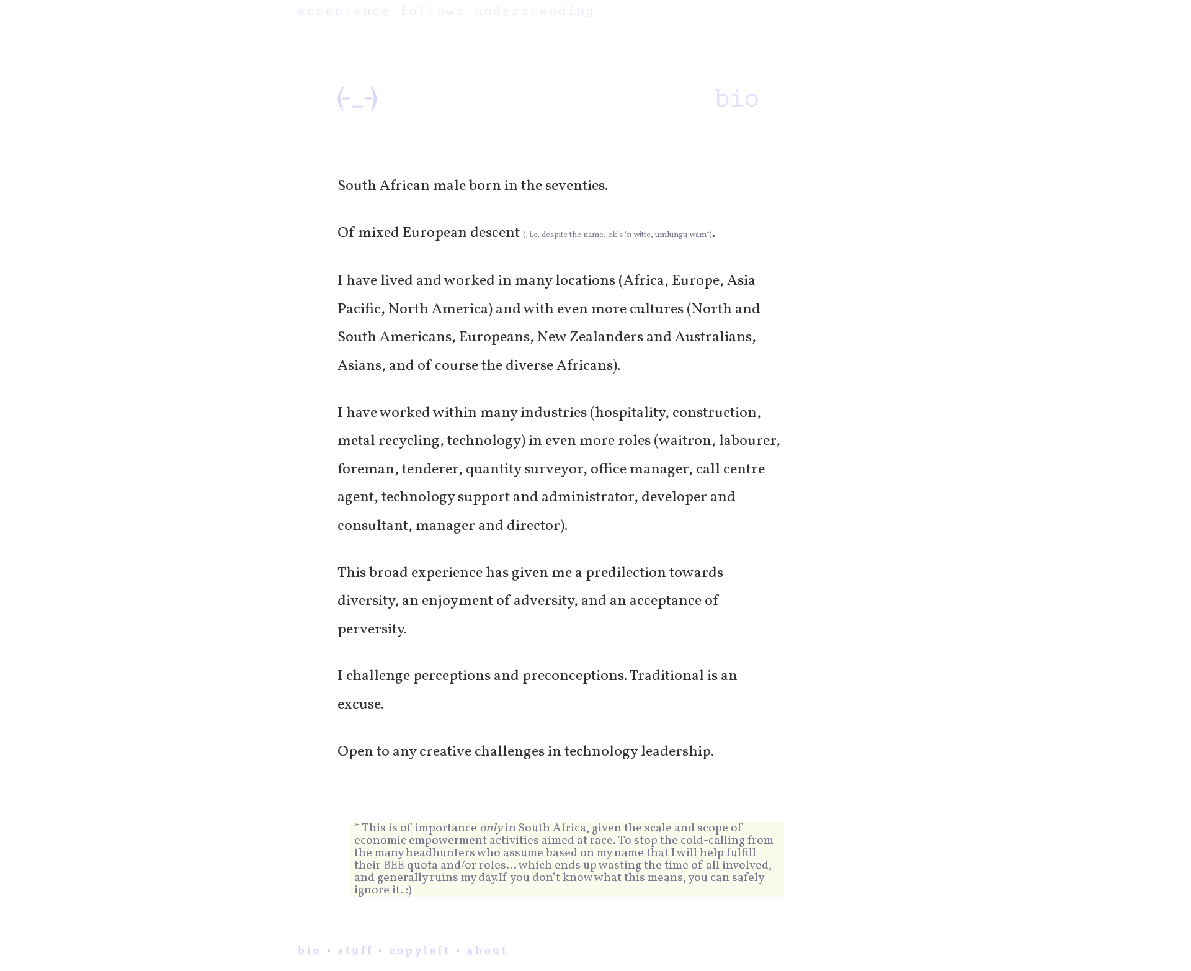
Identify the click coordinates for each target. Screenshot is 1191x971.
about (488, 951)
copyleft (420, 951)
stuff (355, 951)
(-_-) (357, 99)
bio (310, 951)
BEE (393, 865)
